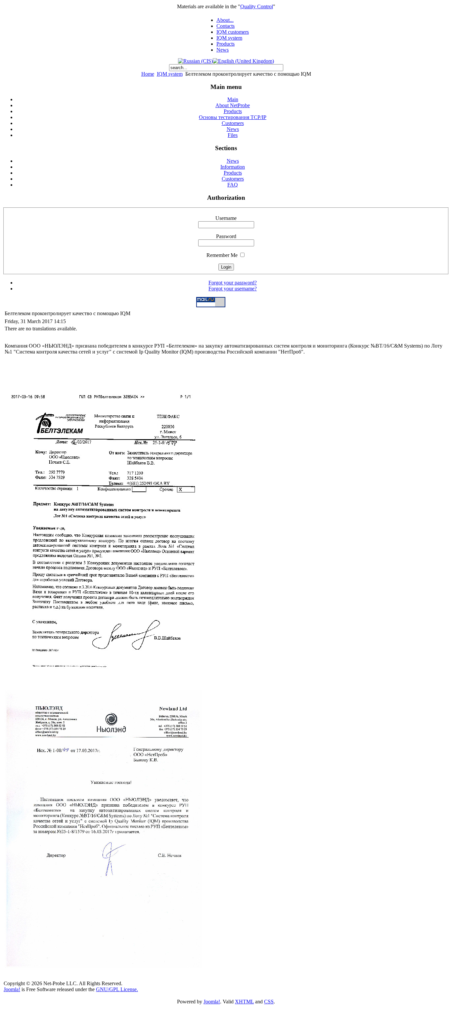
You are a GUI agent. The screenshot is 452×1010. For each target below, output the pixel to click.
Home (147, 74)
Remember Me (222, 255)
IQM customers (232, 32)
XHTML (244, 1001)
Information (232, 167)
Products (225, 44)
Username (226, 218)
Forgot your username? (232, 288)
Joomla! (12, 989)
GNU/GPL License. (117, 989)
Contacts (225, 26)
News (222, 50)
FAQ (232, 185)
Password (226, 236)
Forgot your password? (232, 282)
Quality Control (256, 6)
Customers (233, 179)
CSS (269, 1001)
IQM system (229, 38)
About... (225, 20)
